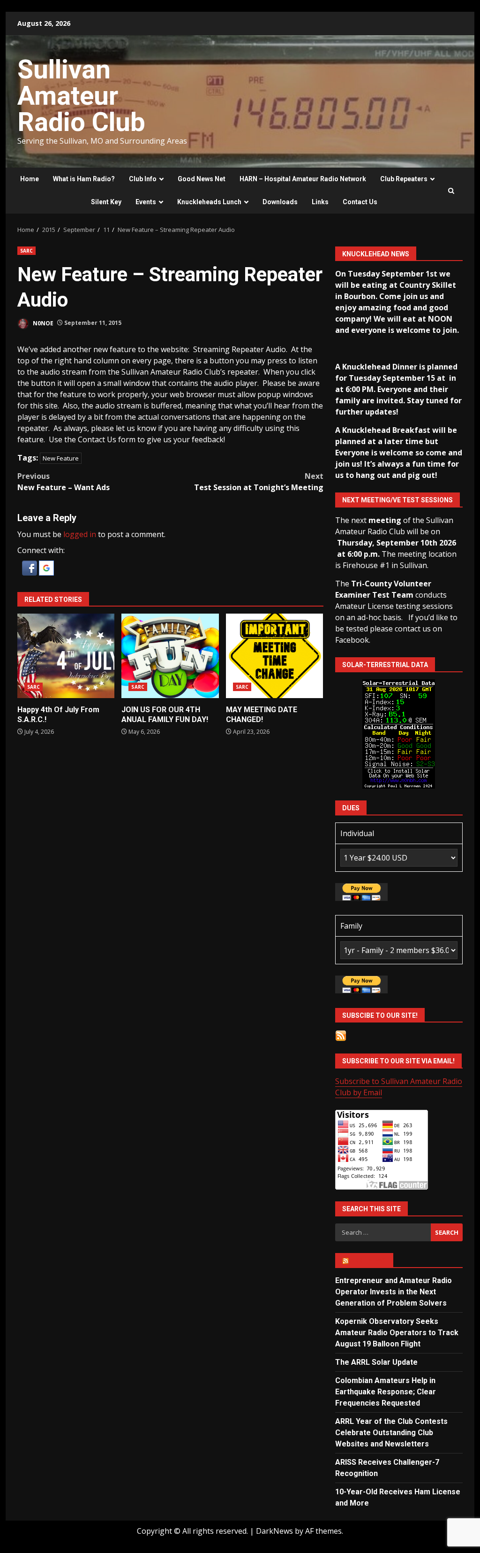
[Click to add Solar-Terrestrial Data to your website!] (398, 733)
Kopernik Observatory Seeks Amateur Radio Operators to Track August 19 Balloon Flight (396, 1332)
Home (29, 179)
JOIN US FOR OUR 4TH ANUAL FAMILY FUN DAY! (169, 656)
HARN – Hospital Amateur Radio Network (303, 179)
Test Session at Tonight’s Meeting (258, 481)
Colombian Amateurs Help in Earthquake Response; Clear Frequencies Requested (385, 1391)
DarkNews (274, 1531)
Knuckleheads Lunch (209, 202)
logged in (79, 534)
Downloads (280, 202)
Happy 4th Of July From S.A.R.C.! (65, 656)
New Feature (61, 458)
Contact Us (360, 202)
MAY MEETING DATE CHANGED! (274, 656)
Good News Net (201, 179)
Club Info (143, 179)
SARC (26, 250)
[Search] (451, 191)
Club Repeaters (404, 179)
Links (320, 202)
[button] (30, 567)
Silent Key (106, 202)
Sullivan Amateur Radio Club (81, 96)
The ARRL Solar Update (376, 1362)
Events (145, 202)
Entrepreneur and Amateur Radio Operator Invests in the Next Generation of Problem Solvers (393, 1291)
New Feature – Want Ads (63, 481)
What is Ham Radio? (84, 179)
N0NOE (42, 323)
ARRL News (368, 1260)
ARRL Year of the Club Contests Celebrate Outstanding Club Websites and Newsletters (391, 1432)
